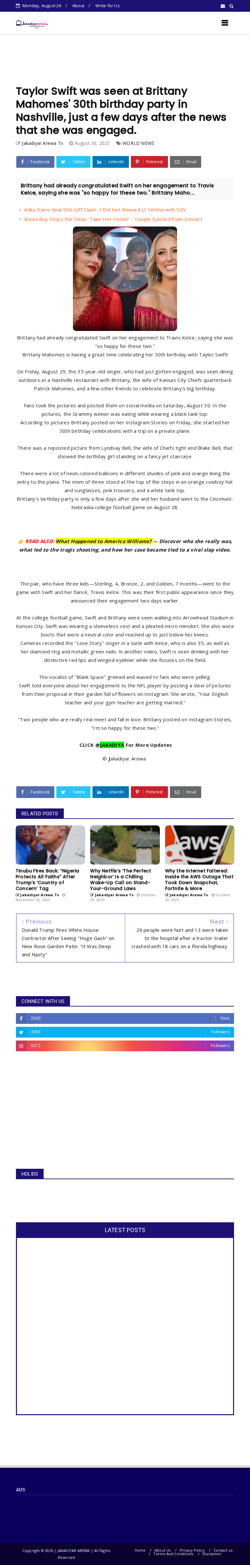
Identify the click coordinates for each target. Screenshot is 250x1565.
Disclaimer (212, 1554)
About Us (163, 1550)
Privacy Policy (192, 1550)
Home (140, 1550)
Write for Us (107, 5)
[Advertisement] (125, 59)
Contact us (223, 1550)
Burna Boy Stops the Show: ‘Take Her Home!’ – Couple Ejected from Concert (113, 219)
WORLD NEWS (138, 143)
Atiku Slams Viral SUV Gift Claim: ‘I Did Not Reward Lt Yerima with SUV (105, 209)
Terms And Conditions (173, 1554)
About (78, 5)
